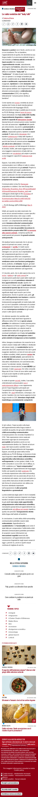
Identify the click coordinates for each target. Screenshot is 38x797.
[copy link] (4, 24)
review (17, 103)
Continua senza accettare (11, 794)
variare (29, 354)
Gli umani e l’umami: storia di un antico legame (18, 700)
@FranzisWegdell (29, 189)
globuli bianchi (14, 635)
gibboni (10, 275)
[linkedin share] (22, 24)
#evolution (27, 194)
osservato (17, 369)
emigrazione (13, 615)
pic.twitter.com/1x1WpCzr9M (12, 201)
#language (24, 184)
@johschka (6, 189)
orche (4, 275)
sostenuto (25, 471)
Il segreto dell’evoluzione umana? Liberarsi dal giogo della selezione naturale (18, 671)
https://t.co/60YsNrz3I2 (22, 198)
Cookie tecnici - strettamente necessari (16, 773)
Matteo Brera (13, 621)
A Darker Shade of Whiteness (19, 618)
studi (13, 393)
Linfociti (11, 637)
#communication (8, 198)
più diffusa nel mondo (20, 509)
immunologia (13, 632)
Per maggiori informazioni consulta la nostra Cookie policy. (19, 769)
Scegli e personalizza (10, 783)
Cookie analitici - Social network (14, 779)
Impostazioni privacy (19, 745)
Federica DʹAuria (8, 18)
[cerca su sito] (29, 3)
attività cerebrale (9, 146)
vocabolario (17, 153)
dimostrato (23, 134)
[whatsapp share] (8, 24)
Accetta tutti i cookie (9, 789)
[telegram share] (13, 24)
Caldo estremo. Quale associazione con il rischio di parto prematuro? (16, 729)
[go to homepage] (5, 2)
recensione (13, 626)
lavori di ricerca (25, 112)
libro (10, 624)
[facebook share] (17, 24)
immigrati (12, 613)
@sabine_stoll (23, 191)
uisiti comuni (21, 275)
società (17, 380)
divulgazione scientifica (17, 629)
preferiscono (12, 136)
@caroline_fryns (16, 189)
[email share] (26, 24)
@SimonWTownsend (9, 191)
